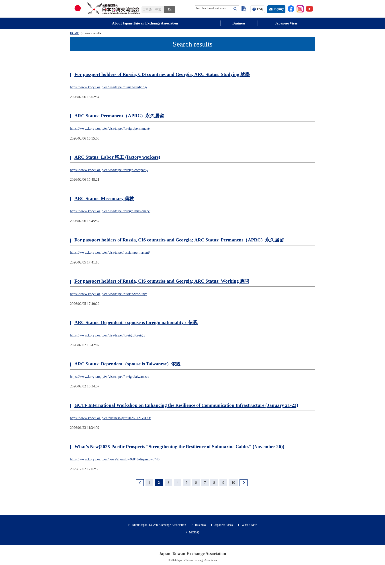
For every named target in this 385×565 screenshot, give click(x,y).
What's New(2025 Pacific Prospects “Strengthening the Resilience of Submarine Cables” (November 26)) (179, 446)
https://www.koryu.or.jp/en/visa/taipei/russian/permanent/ (110, 252)
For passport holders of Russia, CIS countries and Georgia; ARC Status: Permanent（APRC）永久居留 (179, 240)
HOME (74, 33)
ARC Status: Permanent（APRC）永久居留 (119, 115)
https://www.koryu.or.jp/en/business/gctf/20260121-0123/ (110, 418)
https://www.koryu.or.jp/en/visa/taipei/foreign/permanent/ (110, 128)
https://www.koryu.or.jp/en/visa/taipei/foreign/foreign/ (107, 335)
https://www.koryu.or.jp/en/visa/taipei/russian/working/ (108, 294)
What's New (249, 525)
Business (238, 23)
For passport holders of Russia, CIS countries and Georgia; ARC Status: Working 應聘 (161, 281)
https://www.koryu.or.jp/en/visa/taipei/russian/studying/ (108, 87)
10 (233, 482)
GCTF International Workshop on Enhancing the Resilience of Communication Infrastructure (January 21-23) (186, 405)
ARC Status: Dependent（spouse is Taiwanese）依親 (127, 364)
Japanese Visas (286, 23)
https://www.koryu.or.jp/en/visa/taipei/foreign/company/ (109, 170)
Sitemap (194, 532)
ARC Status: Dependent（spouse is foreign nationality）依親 (136, 322)
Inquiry (279, 9)
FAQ (260, 9)
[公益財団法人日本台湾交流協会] (105, 8)
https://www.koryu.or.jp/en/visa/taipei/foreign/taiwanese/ (109, 377)
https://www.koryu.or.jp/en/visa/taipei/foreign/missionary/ (110, 211)
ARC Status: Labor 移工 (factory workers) (117, 157)
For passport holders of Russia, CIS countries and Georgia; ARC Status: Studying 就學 (162, 74)
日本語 (147, 9)
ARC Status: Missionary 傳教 (104, 198)
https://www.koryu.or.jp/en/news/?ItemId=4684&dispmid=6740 (115, 459)
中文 (158, 9)
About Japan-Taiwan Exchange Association (145, 23)
